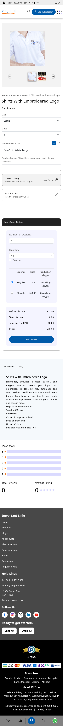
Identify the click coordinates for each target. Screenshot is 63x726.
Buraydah (53, 678)
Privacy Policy (44, 709)
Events (5, 555)
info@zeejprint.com (15, 585)
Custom (17, 260)
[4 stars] (50, 490)
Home (5, 95)
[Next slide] (53, 76)
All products (8, 538)
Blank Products (9, 544)
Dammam (28, 678)
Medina (36, 681)
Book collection (9, 549)
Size (4, 114)
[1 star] (41, 490)
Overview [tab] (9, 366)
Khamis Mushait (21, 681)
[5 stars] (53, 490)
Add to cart (31, 339)
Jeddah (17, 678)
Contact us (7, 560)
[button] (32, 76)
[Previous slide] (10, 76)
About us (6, 527)
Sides (4, 128)
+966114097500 (14, 2)
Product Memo (28, 159)
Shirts (25, 95)
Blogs (4, 533)
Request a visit (9, 566)
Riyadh (8, 678)
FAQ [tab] (21, 366)
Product (15, 95)
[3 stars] (47, 490)
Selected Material (11, 143)
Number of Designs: (20, 234)
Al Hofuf (46, 681)
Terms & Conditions (22, 709)
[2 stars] (44, 490)
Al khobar (41, 678)
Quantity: (14, 250)
